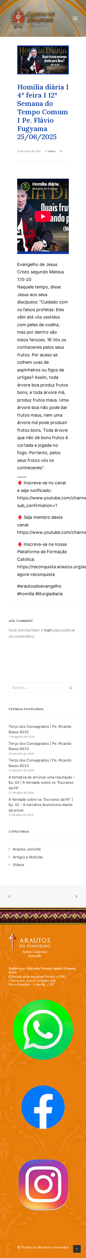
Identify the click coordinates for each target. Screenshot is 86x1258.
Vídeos (51, 151)
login (48, 630)
